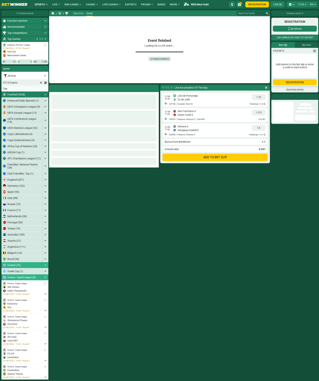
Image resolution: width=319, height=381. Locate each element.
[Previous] (37, 39)
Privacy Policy (282, 76)
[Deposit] (232, 4)
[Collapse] (45, 94)
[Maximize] (45, 21)
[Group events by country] (45, 82)
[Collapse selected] (41, 82)
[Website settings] (291, 4)
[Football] (60, 13)
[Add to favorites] (45, 45)
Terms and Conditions (303, 74)
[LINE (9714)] (53, 13)
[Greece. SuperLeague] (66, 13)
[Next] (45, 39)
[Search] (267, 13)
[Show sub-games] (45, 294)
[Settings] (314, 98)
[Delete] (266, 87)
